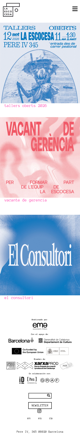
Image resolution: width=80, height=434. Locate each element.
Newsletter (40, 405)
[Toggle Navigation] (75, 9)
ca (51, 418)
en (29, 418)
